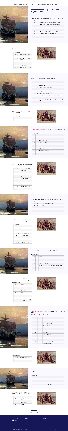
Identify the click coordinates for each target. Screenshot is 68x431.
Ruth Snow (21, 111)
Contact (53, 4)
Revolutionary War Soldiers (45, 4)
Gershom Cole (33, 129)
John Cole (18, 111)
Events (50, 4)
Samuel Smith (37, 311)
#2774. (28, 240)
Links (56, 4)
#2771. (28, 235)
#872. (53, 377)
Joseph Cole (37, 129)
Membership (20, 4)
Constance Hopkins (25, 111)
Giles (44, 311)
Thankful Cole (15, 111)
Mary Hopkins (41, 311)
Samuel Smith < (34, 311)
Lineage (39, 4)
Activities (27, 4)
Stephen (29, 111)
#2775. (28, 242)
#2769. (29, 231)
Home (12, 4)
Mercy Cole (33, 250)
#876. (52, 384)
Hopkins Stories (16, 4)
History (24, 4)
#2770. (28, 233)
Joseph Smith (33, 370)
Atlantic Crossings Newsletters (33, 4)
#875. (52, 382)
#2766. (28, 226)
